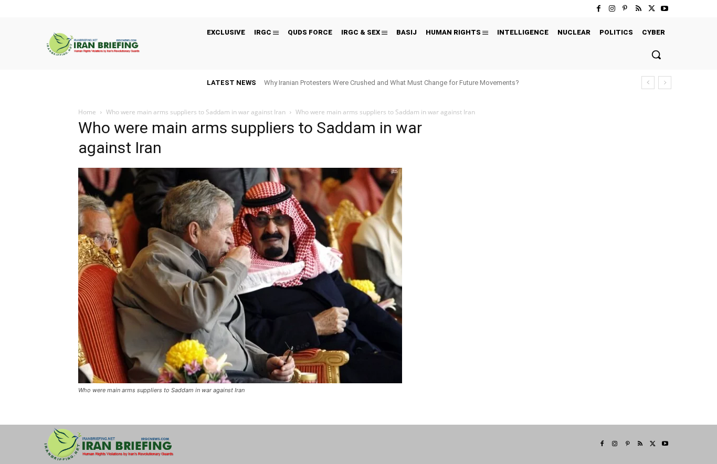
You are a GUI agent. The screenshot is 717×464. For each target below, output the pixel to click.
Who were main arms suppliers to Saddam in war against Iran (196, 111)
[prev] (648, 82)
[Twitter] (651, 8)
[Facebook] (598, 8)
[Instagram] (611, 8)
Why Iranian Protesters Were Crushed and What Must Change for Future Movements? (391, 83)
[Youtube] (664, 8)
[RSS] (638, 8)
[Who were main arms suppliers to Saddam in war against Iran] (240, 380)
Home (87, 111)
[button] (656, 54)
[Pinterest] (624, 8)
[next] (664, 82)
